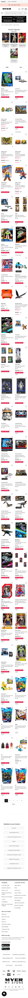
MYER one (4, 914)
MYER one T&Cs (6, 961)
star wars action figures (14, 845)
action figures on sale (14, 832)
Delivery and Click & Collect (7, 893)
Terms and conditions (20, 958)
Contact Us (17, 890)
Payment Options (6, 888)
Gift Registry (18, 900)
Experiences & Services (20, 895)
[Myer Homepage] (7, 9)
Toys (3, 24)
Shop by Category (8, 24)
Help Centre (18, 885)
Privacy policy (9, 965)
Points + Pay (5, 890)
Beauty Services (18, 898)
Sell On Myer (5, 931)
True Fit (3, 899)
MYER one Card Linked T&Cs (19, 961)
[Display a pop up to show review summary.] (9, 95)
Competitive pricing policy (18, 954)
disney (14, 841)
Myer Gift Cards (5, 916)
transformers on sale (14, 863)
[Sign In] (19, 9)
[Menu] (2, 13)
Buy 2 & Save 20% (5, 97)
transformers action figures (14, 850)
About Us (4, 921)
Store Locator (18, 893)
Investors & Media (6, 924)
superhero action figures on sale (14, 868)
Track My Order (5, 885)
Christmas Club (5, 929)
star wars (14, 828)
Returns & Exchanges (7, 896)
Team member (18, 965)
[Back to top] (25, 995)
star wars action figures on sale (14, 837)
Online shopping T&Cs (7, 958)
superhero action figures (14, 859)
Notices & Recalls (19, 905)
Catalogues (4, 901)
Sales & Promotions (19, 903)
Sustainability (5, 926)
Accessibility (18, 908)
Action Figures (16, 24)
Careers (4, 919)
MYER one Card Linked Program (7, 905)
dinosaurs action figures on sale (14, 854)
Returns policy (6, 954)
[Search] (25, 13)
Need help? (4, 993)
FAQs (16, 888)
